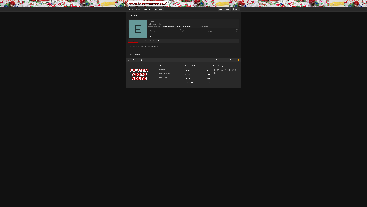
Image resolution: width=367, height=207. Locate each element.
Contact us (204, 60)
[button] (142, 9)
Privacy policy (223, 60)
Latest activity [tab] (143, 41)
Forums (138, 9)
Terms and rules (213, 60)
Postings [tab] (153, 41)
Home (131, 9)
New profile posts (164, 73)
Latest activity (163, 77)
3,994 (182, 32)
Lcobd (208, 82)
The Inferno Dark (134, 60)
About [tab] (160, 41)
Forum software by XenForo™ (183, 90)
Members (158, 9)
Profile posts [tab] (133, 41)
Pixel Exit (186, 92)
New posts (161, 69)
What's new (148, 9)
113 (236, 32)
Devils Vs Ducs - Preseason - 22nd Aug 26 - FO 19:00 (181, 26)
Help (230, 60)
